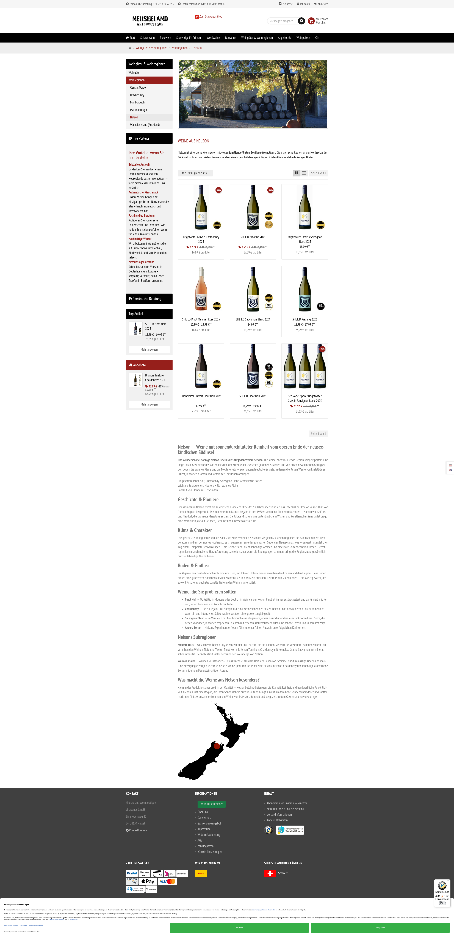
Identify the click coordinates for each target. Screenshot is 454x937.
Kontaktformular (138, 830)
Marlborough (137, 102)
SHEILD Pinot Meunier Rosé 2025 (201, 319)
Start (132, 38)
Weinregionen (179, 48)
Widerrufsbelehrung (209, 835)
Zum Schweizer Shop (210, 16)
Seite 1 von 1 (318, 173)
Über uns (203, 812)
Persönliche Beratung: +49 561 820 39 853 (151, 4)
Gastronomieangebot (209, 823)
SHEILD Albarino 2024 (252, 237)
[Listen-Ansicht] (304, 173)
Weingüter (134, 73)
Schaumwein (147, 38)
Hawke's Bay (137, 95)
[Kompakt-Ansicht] (296, 173)
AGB (200, 840)
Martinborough (138, 110)
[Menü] (448, 881)
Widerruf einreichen (212, 804)
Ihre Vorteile (140, 138)
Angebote (139, 365)
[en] (450, 470)
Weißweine (213, 38)
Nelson (134, 117)
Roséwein (165, 38)
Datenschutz (205, 818)
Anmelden (323, 4)
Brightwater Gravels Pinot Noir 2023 (201, 396)
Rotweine (230, 38)
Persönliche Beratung (146, 299)
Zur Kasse (288, 4)
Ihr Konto (305, 4)
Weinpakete (303, 38)
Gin (317, 38)
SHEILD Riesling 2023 (304, 319)
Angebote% (284, 38)
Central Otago (138, 87)
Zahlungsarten (206, 846)
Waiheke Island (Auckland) (145, 125)
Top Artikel (136, 314)
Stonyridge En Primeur (189, 38)
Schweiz (282, 873)
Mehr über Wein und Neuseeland (285, 809)
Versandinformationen (279, 815)
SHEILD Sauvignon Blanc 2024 (253, 319)
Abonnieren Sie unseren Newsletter (287, 803)
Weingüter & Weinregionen (257, 38)
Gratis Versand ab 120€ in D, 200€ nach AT (203, 4)
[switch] (442, 903)
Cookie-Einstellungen (210, 852)
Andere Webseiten (277, 820)
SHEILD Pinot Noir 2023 (252, 396)
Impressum (204, 829)
